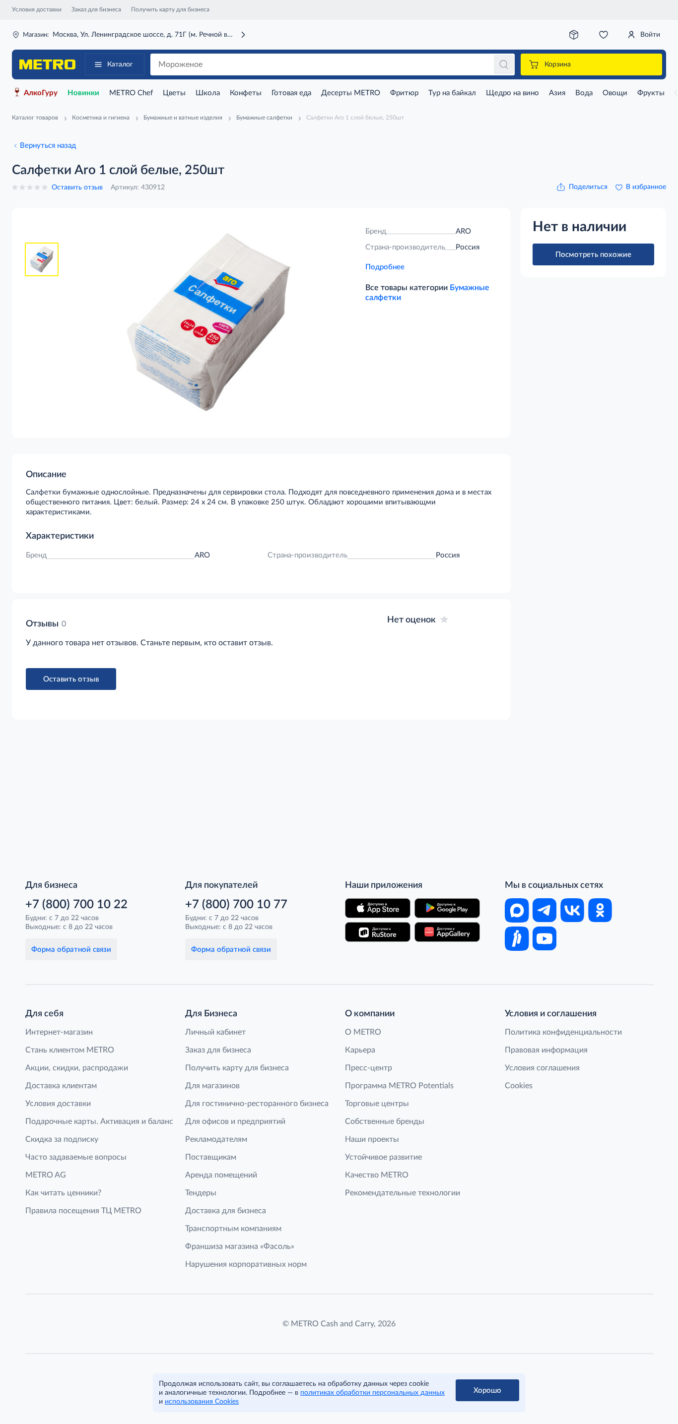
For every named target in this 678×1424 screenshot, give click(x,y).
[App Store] (377, 908)
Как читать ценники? (63, 1193)
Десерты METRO (350, 93)
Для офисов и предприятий (235, 1121)
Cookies (519, 1086)
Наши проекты (372, 1139)
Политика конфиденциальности (563, 1032)
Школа (208, 93)
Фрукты (651, 93)
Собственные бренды (384, 1121)
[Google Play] (447, 908)
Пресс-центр (368, 1068)
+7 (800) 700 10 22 (76, 905)
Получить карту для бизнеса (170, 9)
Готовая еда (291, 93)
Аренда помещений (221, 1175)
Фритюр (404, 93)
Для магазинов (212, 1086)
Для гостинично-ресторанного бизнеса (257, 1104)
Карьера (360, 1050)
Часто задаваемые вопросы (76, 1157)
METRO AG (45, 1175)
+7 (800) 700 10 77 (236, 905)
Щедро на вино (512, 93)
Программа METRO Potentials (399, 1086)
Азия (557, 93)
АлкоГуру (41, 93)
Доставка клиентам (61, 1086)
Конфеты (246, 93)
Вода (584, 93)
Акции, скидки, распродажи (76, 1068)
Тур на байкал (452, 93)
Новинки (83, 93)
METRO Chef (131, 93)
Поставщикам (210, 1157)
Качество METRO (376, 1175)
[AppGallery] (447, 932)
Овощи (615, 93)
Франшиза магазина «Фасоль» (239, 1246)
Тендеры (200, 1193)
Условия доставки (37, 9)
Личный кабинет (215, 1032)
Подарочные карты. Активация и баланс (99, 1121)
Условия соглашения (542, 1068)
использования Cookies (202, 1401)
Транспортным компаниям (233, 1229)
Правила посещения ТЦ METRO (83, 1211)
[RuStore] (377, 932)
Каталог (120, 64)
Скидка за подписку (61, 1139)
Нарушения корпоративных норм (246, 1264)
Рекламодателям (216, 1139)
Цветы (174, 93)
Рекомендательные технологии (402, 1193)
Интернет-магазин (59, 1032)
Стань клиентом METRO (69, 1050)
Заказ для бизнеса (96, 9)
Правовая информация (546, 1050)
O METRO (363, 1032)
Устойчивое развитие (383, 1157)
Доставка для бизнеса (225, 1211)
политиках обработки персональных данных (372, 1392)
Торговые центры (377, 1104)
